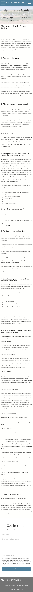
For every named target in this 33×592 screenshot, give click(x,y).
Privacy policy (12, 589)
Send (16, 569)
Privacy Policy (5, 563)
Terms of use (20, 589)
